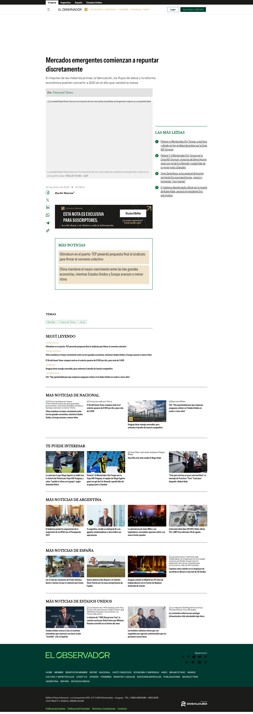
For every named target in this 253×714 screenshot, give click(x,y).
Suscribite (133, 213)
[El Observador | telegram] (199, 662)
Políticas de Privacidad (78, 708)
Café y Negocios (122, 672)
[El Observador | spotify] (193, 662)
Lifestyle (81, 676)
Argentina (65, 2)
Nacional (104, 672)
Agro (164, 672)
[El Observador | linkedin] (186, 662)
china (82, 322)
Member (123, 9)
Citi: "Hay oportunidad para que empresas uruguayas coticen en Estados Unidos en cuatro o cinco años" (88, 377)
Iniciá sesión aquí (132, 222)
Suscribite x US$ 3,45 (193, 9)
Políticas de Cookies (55, 708)
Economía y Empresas (103, 9)
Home (49, 672)
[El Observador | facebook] (188, 656)
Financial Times (67, 322)
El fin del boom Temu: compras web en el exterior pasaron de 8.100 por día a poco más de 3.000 (85, 360)
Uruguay (52, 2)
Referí (93, 672)
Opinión (93, 676)
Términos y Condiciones (103, 708)
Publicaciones (171, 676)
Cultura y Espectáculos (60, 676)
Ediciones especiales (149, 676)
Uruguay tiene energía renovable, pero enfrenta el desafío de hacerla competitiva (79, 368)
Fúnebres (106, 676)
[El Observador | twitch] (205, 662)
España (78, 2)
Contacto (122, 708)
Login (173, 9)
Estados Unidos (94, 2)
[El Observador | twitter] (183, 656)
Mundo (192, 672)
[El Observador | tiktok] (205, 656)
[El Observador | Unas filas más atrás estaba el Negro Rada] (147, 454)
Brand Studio (177, 672)
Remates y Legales (124, 676)
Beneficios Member (76, 672)
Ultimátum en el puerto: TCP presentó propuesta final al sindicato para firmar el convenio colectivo (86, 346)
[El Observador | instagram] (194, 656)
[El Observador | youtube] (199, 656)
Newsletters (190, 676)
